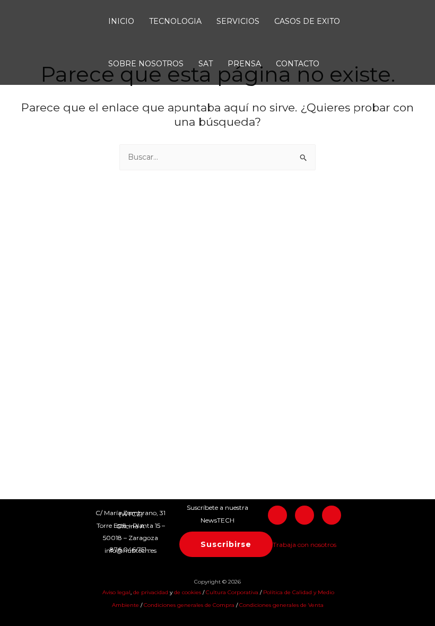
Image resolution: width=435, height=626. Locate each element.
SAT (205, 63)
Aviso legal (115, 592)
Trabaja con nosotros (304, 545)
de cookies (187, 592)
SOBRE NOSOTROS (146, 63)
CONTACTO (297, 63)
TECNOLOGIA (175, 21)
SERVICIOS (237, 21)
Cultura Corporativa (232, 592)
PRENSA (244, 63)
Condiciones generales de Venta (281, 605)
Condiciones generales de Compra (189, 605)
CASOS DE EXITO (307, 21)
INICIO (121, 21)
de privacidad (151, 592)
